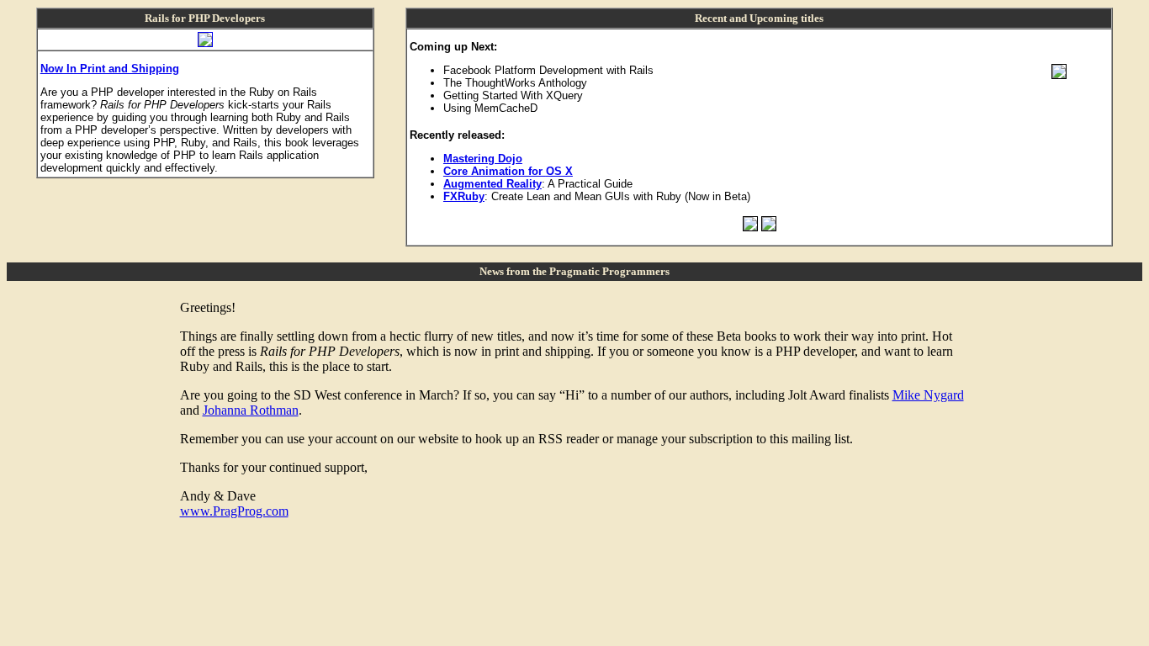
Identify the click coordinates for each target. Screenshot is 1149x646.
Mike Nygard (928, 395)
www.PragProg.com (234, 511)
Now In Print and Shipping (109, 68)
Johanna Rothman (251, 410)
